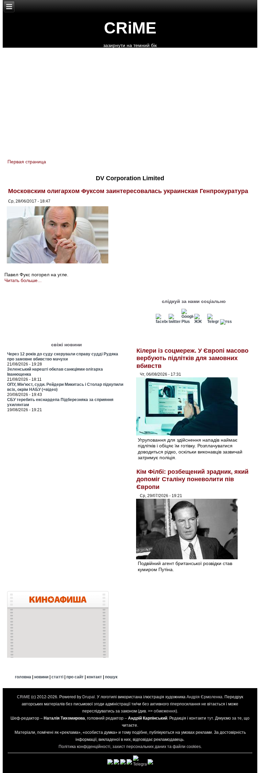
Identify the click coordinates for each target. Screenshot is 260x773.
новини (41, 677)
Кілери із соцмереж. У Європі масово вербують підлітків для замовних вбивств (192, 358)
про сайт (75, 677)
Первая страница (26, 161)
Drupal (88, 697)
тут (210, 718)
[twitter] (174, 321)
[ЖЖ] (200, 321)
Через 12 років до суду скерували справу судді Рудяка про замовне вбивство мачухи (62, 356)
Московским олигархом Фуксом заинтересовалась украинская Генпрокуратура (128, 191)
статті (57, 677)
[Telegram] (213, 321)
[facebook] (162, 321)
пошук (111, 677)
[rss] (226, 321)
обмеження (165, 711)
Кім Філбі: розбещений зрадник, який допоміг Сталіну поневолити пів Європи (192, 479)
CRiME (130, 28)
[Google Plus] (187, 321)
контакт (94, 677)
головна (23, 677)
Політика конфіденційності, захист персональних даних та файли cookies (130, 746)
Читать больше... (23, 280)
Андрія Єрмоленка (204, 697)
